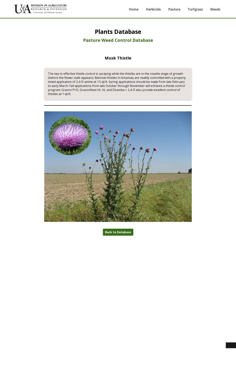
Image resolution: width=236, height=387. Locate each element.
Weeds (215, 9)
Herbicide (153, 9)
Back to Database (118, 232)
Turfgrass (195, 9)
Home (133, 9)
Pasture (174, 9)
